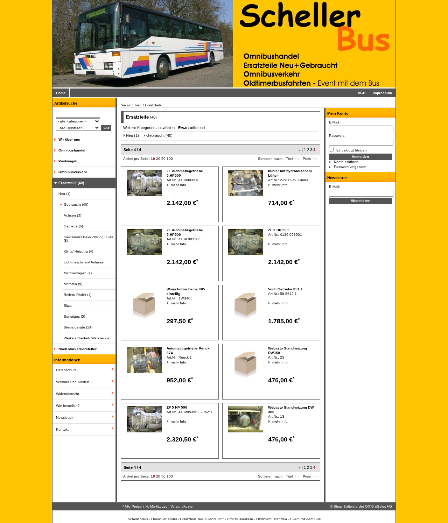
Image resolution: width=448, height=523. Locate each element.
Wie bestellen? (68, 406)
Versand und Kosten (72, 382)
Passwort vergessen (350, 167)
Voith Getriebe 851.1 (285, 289)
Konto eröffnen (346, 162)
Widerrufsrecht (67, 394)
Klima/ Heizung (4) (78, 251)
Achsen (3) (72, 215)
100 (170, 159)
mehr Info (272, 185)
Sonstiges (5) (74, 316)
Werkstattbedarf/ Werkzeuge (87, 338)
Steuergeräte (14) (78, 327)
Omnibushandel (71, 150)
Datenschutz (66, 370)
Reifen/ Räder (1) (77, 295)
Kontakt (62, 429)
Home (61, 93)
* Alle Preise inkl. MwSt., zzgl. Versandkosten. (159, 506)
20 (158, 159)
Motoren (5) (73, 284)
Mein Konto (338, 113)
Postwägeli (67, 161)
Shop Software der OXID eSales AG (363, 506)
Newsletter (64, 417)
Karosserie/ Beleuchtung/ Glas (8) (88, 238)
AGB (361, 93)
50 (163, 159)
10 (153, 159)
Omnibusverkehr (72, 172)
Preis (307, 159)
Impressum (382, 93)
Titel (289, 159)
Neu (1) (64, 194)
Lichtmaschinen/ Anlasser (84, 262)
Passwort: (337, 135)
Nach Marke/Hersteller (77, 349)
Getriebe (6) (73, 226)
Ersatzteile (153, 105)
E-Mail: (334, 122)
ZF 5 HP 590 (278, 230)
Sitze (68, 306)
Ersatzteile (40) (71, 183)
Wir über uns (69, 139)
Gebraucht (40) (76, 204)
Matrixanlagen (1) (78, 273)
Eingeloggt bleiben (351, 150)
